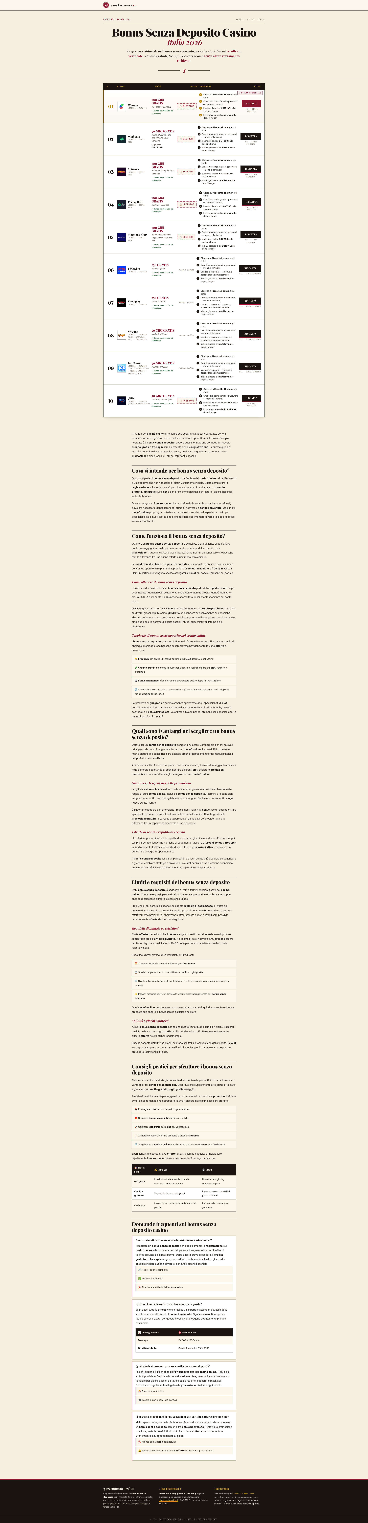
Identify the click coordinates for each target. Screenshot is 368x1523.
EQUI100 (188, 237)
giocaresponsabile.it (168, 1500)
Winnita (133, 105)
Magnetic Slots (137, 234)
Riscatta (251, 103)
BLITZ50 (188, 139)
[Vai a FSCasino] (121, 270)
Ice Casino (134, 363)
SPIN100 (188, 171)
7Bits (131, 398)
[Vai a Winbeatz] (121, 139)
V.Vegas (133, 331)
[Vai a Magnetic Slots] (121, 237)
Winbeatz (134, 136)
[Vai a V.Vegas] (121, 335)
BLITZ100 (188, 106)
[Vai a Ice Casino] (121, 368)
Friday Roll (135, 201)
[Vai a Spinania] (121, 172)
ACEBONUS (188, 400)
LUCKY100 (188, 204)
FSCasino (134, 268)
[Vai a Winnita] (121, 106)
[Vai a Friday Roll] (121, 204)
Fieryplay (134, 301)
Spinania (133, 169)
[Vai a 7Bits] (121, 400)
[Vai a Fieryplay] (121, 302)
